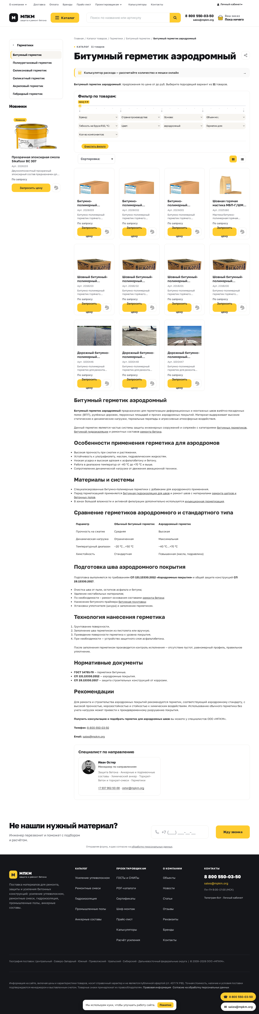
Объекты (169, 877)
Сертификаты (125, 898)
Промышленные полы (90, 909)
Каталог (81, 868)
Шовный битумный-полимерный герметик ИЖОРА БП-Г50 (138, 283)
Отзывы (168, 909)
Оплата (53, 4)
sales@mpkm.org (203, 19)
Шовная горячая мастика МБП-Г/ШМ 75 (228, 205)
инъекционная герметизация (204, 501)
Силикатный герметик (29, 78)
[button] (56, 188)
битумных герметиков (232, 427)
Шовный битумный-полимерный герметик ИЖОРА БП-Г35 (184, 283)
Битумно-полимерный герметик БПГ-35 (135, 205)
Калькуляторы (137, 4)
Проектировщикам (107, 4)
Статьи (167, 898)
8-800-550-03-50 (98, 727)
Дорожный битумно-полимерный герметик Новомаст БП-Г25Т (93, 359)
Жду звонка (233, 832)
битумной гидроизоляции (91, 431)
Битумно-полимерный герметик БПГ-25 (181, 205)
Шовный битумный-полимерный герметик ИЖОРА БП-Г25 (229, 283)
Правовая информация (157, 987)
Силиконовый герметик (30, 70)
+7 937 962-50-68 (109, 788)
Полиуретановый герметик (32, 62)
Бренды (67, 4)
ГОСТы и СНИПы (127, 877)
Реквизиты (170, 919)
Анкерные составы (88, 919)
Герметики (25, 45)
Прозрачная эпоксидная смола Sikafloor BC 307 (36, 159)
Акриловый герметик (28, 86)
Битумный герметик (27, 54)
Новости (169, 888)
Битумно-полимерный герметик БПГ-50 (90, 205)
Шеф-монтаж (125, 909)
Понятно (165, 1005)
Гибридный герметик (28, 93)
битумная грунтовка (132, 601)
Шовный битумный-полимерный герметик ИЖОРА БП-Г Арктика (93, 283)
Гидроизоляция (86, 898)
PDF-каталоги (126, 888)
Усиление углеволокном (92, 877)
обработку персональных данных (152, 846)
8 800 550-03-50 (199, 16)
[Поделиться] (245, 55)
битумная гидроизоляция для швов (146, 493)
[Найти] (175, 17)
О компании (16, 4)
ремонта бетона (150, 431)
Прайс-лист (84, 4)
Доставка (39, 4)
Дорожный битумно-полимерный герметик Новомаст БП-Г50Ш (138, 359)
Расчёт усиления (128, 940)
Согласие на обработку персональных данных (201, 987)
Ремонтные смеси (88, 888)
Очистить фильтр (95, 146)
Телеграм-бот (212, 897)
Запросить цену (31, 188)
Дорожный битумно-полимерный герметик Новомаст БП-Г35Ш (183, 359)
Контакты (157, 4)
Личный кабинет (230, 4)
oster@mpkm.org (133, 788)
